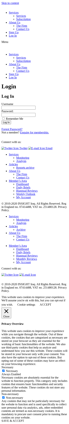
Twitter (23, 148)
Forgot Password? (11, 129)
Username (7, 104)
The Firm (21, 25)
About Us (14, 22)
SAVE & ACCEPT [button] (12, 420)
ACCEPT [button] (45, 304)
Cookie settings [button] (26, 304)
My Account (23, 197)
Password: (7, 111)
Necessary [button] (7, 367)
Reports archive (25, 167)
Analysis (21, 161)
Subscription (23, 19)
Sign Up (14, 32)
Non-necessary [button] (10, 394)
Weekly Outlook (25, 194)
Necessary (12, 370)
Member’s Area (18, 180)
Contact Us (22, 29)
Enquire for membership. (34, 132)
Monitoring (22, 157)
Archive (21, 229)
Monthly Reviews (26, 258)
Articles (13, 164)
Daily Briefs (23, 187)
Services (14, 12)
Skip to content (10, 3)
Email (48, 148)
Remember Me (14, 118)
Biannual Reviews (27, 190)
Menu (4, 41)
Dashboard (22, 184)
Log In (13, 35)
